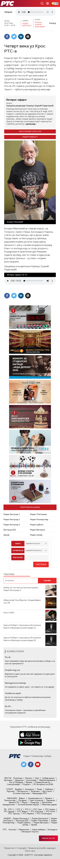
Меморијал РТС (39, 793)
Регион (28, 778)
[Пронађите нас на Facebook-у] (30, 764)
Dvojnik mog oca (12, 670)
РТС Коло (50, 811)
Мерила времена (47, 780)
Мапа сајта (48, 838)
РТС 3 (28, 809)
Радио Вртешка (37, 529)
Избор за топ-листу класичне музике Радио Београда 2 (20, 589)
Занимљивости (35, 798)
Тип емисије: (18, 550)
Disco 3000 (8, 612)
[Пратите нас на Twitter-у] (24, 764)
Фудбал (18, 789)
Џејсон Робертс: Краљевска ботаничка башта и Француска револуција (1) (22, 626)
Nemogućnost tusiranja (15, 683)
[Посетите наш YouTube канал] (37, 764)
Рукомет (11, 791)
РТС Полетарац (44, 813)
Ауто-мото (47, 791)
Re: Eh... (8, 706)
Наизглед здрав (49, 804)
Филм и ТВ (14, 802)
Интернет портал (30, 831)
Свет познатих (36, 800)
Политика (17, 778)
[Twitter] (14, 36)
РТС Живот (22, 811)
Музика (48, 798)
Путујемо (22, 800)
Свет (37, 778)
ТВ (5, 809)
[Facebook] (7, 36)
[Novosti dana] (30, 317)
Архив (6, 535)
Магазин (12, 798)
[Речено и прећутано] (30, 441)
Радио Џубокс (37, 524)
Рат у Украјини (16, 782)
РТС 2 (19, 809)
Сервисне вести (42, 782)
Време (29, 782)
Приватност (10, 848)
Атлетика (35, 791)
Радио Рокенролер (39, 519)
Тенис (39, 789)
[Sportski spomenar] (30, 491)
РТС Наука (50, 809)
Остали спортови (21, 793)
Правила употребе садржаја (41, 848)
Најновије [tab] (8, 574)
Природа (34, 802)
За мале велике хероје (28, 804)
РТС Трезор (14, 813)
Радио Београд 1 (11, 514)
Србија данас (48, 778)
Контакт (13, 829)
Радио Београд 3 (11, 524)
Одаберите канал (33, 543)
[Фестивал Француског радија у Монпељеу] (37, 342)
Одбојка (49, 789)
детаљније (30, 124)
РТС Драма (9, 811)
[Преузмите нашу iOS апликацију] (30, 734)
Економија (31, 780)
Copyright (21, 848)
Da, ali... (8, 657)
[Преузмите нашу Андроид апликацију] (30, 742)
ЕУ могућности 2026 (43, 784)
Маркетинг (24, 829)
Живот (22, 798)
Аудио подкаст (30, 137)
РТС (5, 829)
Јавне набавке (38, 829)
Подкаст (26, 784)
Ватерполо (23, 791)
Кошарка (29, 789)
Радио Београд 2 (11, 519)
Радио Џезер (36, 535)
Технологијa (9, 800)
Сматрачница (13, 784)
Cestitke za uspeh (13, 693)
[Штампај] (28, 36)
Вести (7, 778)
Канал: (18, 543)
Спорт (9, 789)
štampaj (52, 23)
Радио (7, 818)
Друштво (19, 780)
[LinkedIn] (21, 36)
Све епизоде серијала (30, 131)
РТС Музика (28, 813)
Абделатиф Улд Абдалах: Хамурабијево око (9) (22, 601)
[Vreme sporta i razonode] (30, 466)
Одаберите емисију (34, 550)
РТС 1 (11, 809)
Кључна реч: (18, 557)
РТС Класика (37, 811)
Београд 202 (9, 529)
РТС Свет (37, 809)
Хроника (8, 780)
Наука (24, 802)
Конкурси (52, 829)
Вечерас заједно (16, 99)
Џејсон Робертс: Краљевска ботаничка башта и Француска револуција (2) (22, 639)
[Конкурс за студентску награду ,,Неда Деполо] (30, 367)
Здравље (50, 800)
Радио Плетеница (38, 514)
